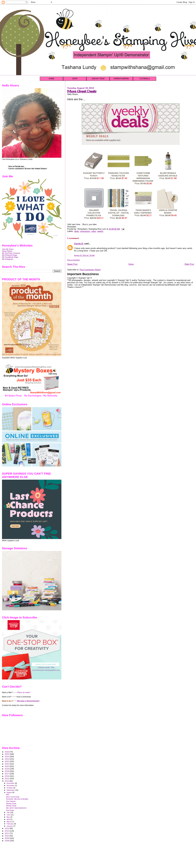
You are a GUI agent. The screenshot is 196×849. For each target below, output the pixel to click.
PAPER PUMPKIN (121, 79)
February (10, 824)
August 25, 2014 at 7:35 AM (84, 255)
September (11, 790)
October (10, 788)
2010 (7, 836)
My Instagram (7, 259)
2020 (7, 766)
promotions (85, 231)
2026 (7, 752)
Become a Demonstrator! (28, 701)
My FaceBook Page (10, 257)
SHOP (74, 79)
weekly (100, 231)
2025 (7, 754)
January (10, 826)
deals (76, 231)
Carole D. (79, 243)
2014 (7, 781)
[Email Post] (122, 229)
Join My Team (7, 249)
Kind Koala (10, 810)
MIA (7, 794)
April (8, 819)
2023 (7, 759)
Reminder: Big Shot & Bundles (17, 799)
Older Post (189, 264)
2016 (7, 776)
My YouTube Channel (11, 253)
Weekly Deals (11, 803)
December (11, 783)
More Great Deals (81, 91)
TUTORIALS (144, 79)
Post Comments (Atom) (90, 270)
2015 (7, 779)
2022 (7, 761)
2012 (7, 831)
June (9, 815)
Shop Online (7, 251)
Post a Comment (73, 260)
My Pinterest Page (9, 255)
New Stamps (11, 801)
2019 (7, 769)
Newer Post (72, 264)
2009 (7, 838)
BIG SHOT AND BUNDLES (16, 808)
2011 (7, 833)
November (11, 785)
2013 (7, 828)
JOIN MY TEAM (98, 79)
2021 (7, 764)
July (8, 812)
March (9, 822)
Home (131, 264)
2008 (7, 841)
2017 (7, 774)
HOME (51, 79)
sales (93, 231)
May (8, 817)
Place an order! (23, 692)
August (9, 792)
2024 (7, 757)
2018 (7, 771)
